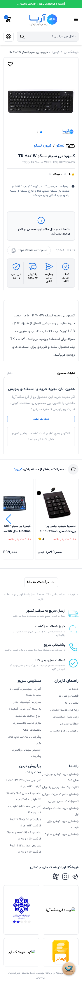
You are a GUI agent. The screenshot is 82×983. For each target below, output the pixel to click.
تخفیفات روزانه (32, 730)
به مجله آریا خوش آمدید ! (25, 709)
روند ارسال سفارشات (66, 717)
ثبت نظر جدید (41, 419)
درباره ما (73, 689)
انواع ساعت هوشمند (28, 716)
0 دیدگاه (57, 174)
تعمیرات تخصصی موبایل (63, 801)
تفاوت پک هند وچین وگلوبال (60, 787)
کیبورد (55, 52)
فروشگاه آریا (71, 52)
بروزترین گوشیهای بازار (27, 702)
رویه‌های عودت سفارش (64, 710)
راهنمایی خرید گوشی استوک (61, 834)
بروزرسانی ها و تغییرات (64, 731)
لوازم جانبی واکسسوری (27, 723)
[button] (41, 132)
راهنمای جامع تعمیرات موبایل (60, 794)
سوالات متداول (69, 724)
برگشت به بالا (38, 582)
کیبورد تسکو (42, 145)
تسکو (60, 145)
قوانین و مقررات (69, 696)
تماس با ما (72, 703)
